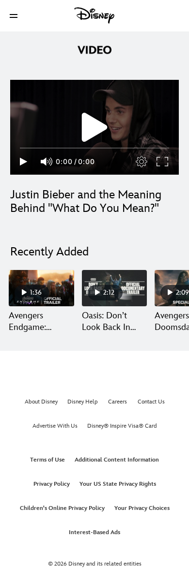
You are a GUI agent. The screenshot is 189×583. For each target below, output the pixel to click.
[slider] (94, 148)
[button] (13, 15)
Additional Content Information (117, 459)
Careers (117, 401)
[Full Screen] (163, 162)
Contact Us (151, 401)
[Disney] (94, 15)
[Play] (23, 162)
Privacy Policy (51, 484)
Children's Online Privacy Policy (62, 508)
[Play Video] (94, 127)
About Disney (41, 401)
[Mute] (47, 162)
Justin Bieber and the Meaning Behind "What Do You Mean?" (85, 201)
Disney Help (82, 401)
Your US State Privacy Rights (117, 484)
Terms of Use (47, 459)
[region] (94, 127)
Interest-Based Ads (94, 532)
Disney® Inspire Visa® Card (122, 426)
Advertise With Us (55, 426)
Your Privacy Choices (142, 508)
